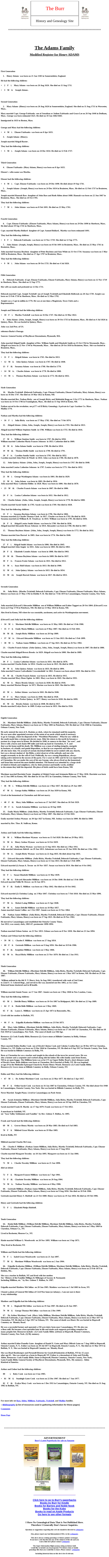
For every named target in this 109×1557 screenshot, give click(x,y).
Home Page (5, 1415)
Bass (18, 1401)
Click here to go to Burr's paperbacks (54, 1500)
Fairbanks (40, 1401)
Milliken (31, 1401)
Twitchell (50, 1401)
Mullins (62, 1401)
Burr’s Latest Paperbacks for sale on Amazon (54, 1440)
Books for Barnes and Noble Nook (54, 1505)
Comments (5, 1409)
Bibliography (9, 1405)
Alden (24, 1401)
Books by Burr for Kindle (54, 1503)
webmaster (79, 1530)
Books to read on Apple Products (54, 1511)
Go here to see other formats (54, 1514)
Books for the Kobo (54, 1508)
